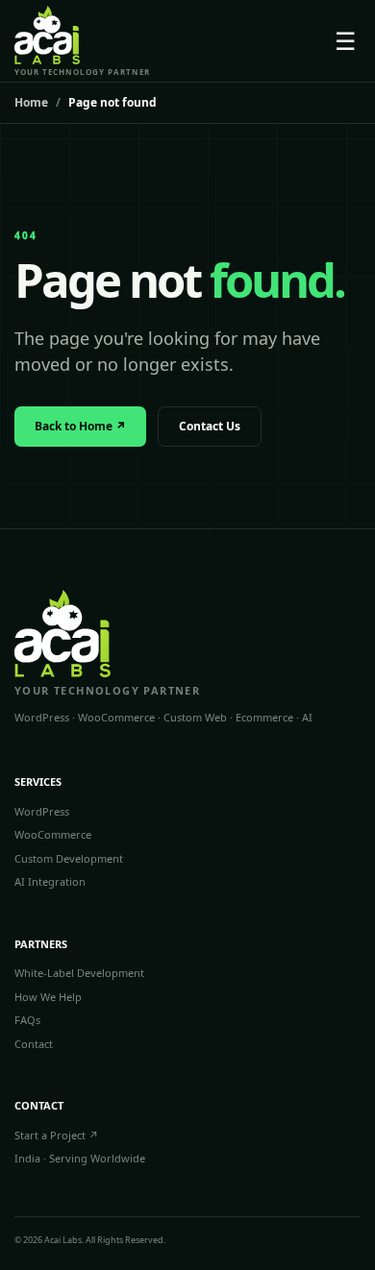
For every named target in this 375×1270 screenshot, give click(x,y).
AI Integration (50, 881)
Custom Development (68, 858)
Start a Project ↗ (56, 1135)
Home (31, 102)
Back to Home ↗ (80, 426)
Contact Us (209, 426)
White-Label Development (79, 972)
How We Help (48, 996)
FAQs (27, 1020)
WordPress (41, 811)
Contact (33, 1044)
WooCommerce (52, 834)
